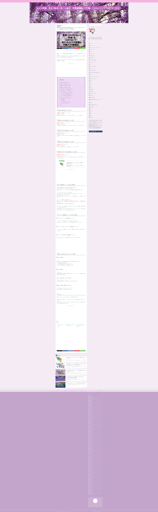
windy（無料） (63, 99)
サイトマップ (91, 1)
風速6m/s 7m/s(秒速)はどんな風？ (65, 87)
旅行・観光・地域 (92, 93)
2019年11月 (91, 469)
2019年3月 (90, 483)
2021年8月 (90, 431)
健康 (90, 80)
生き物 (91, 102)
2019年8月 (90, 475)
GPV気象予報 (59, 272)
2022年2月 (90, 423)
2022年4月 (90, 421)
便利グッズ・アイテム (93, 78)
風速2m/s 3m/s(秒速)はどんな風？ (65, 84)
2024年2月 (90, 408)
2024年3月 (90, 406)
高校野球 (91, 117)
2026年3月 (90, 396)
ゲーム (91, 51)
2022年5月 (90, 419)
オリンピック (92, 49)
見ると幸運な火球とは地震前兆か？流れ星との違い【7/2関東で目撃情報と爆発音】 (80, 325)
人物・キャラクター (93, 70)
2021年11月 (91, 425)
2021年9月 (90, 429)
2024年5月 (90, 404)
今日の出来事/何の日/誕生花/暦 (94, 72)
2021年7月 (90, 433)
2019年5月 (90, 479)
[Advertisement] (71, 69)
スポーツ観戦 (92, 55)
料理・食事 (91, 91)
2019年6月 (90, 477)
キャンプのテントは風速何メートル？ (66, 93)
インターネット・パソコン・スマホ (95, 47)
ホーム (73, 1)
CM (90, 43)
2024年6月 (90, 402)
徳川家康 (91, 89)
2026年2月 (90, 398)
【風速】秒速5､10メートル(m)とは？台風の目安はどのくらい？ (61, 325)
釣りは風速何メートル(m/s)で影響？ (65, 90)
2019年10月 (91, 471)
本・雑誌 (91, 95)
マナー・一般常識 (92, 66)
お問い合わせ (97, 1)
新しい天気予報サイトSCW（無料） (66, 101)
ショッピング (92, 53)
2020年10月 (91, 450)
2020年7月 (90, 456)
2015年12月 (91, 494)
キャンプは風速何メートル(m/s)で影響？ (66, 92)
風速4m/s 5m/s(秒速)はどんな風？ (65, 85)
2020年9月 (90, 452)
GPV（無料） (63, 100)
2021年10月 (91, 427)
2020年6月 (90, 458)
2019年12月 (91, 467)
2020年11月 (91, 448)
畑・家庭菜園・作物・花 (93, 104)
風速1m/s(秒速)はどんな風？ (64, 82)
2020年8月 (90, 454)
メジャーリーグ (92, 68)
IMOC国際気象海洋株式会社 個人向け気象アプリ (65, 288)
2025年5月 (90, 400)
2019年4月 (90, 481)
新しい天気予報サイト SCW (62, 279)
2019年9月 (90, 473)
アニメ (91, 45)
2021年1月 (90, 444)
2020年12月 (91, 446)
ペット (91, 64)
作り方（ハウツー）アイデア (94, 76)
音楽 (90, 115)
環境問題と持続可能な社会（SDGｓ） (81, 1)
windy (58, 260)
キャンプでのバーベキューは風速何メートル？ (67, 94)
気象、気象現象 (92, 97)
